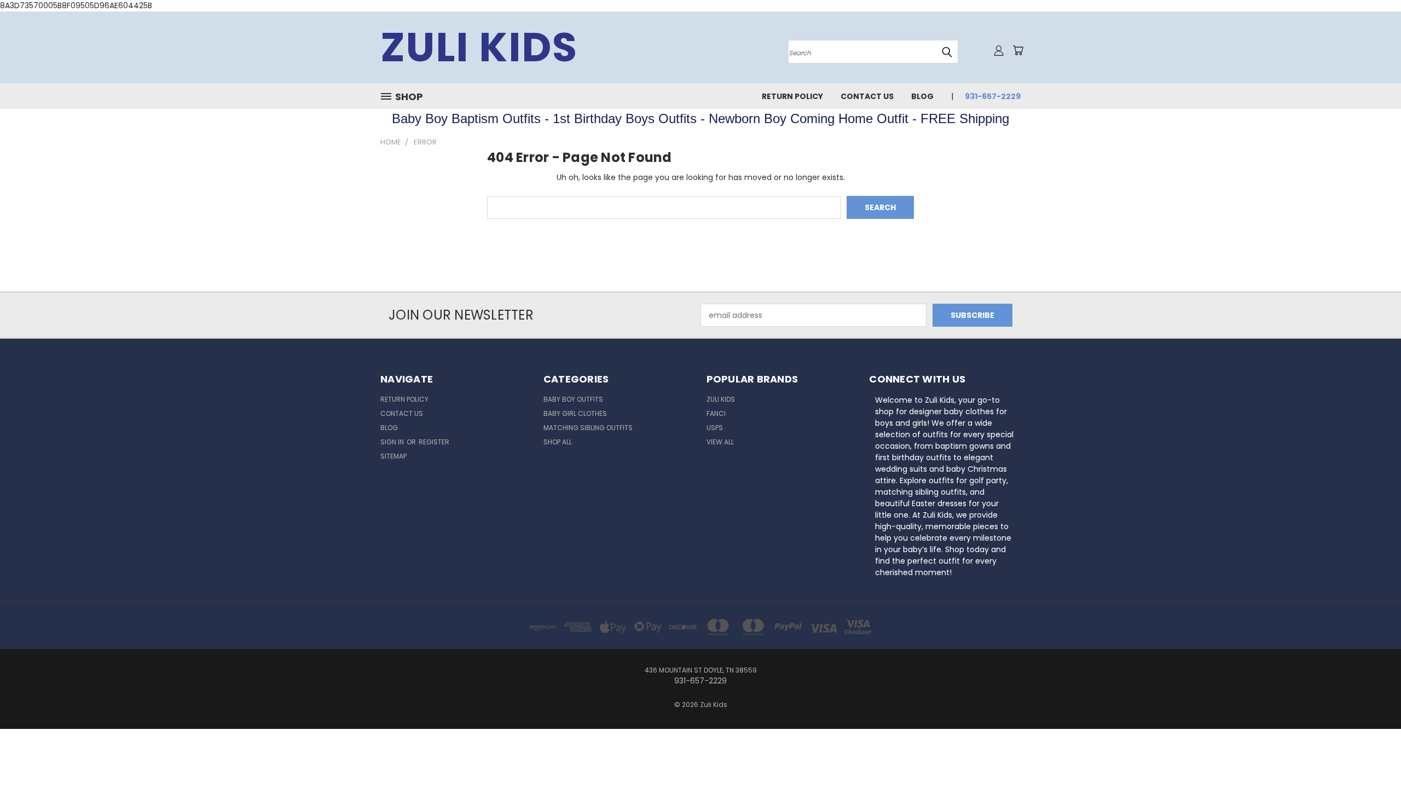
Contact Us (867, 96)
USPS (715, 427)
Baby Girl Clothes (575, 413)
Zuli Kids (721, 399)
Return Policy (792, 96)
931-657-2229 (993, 96)
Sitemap (393, 456)
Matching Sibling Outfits (588, 427)
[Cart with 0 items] (1017, 50)
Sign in (393, 442)
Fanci (716, 413)
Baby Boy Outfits (573, 399)
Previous (1372, 753)
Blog (922, 96)
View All (720, 442)
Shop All (557, 442)
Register (434, 442)
